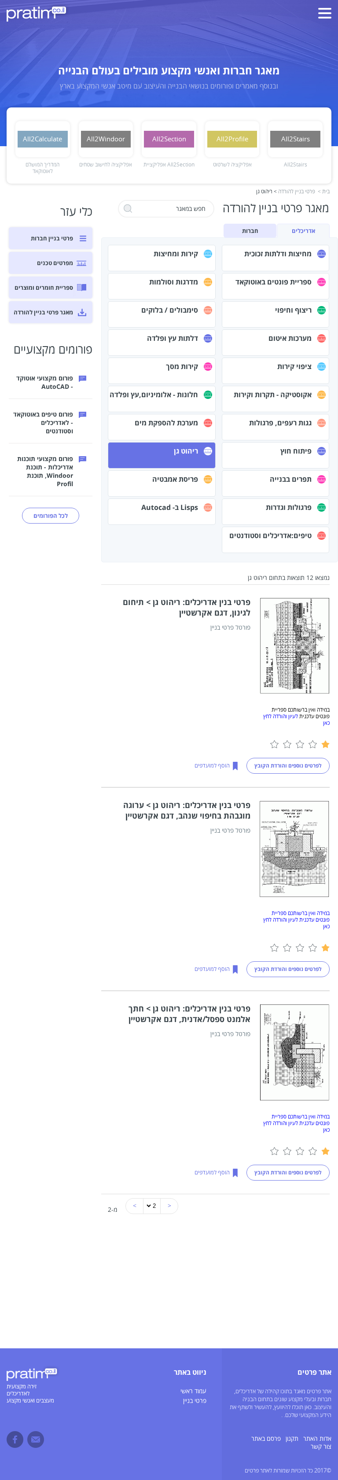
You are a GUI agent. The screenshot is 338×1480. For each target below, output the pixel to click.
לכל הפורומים (50, 516)
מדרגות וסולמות (173, 282)
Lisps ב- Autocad (169, 507)
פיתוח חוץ (296, 451)
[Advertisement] (169, 1286)
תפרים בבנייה (291, 479)
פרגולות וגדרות (289, 507)
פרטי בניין (194, 1401)
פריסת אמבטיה (175, 479)
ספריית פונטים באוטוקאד (273, 282)
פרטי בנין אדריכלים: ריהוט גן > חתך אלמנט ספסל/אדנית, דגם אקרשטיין (189, 1013)
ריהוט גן (186, 451)
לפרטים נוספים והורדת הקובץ (288, 765)
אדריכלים (303, 231)
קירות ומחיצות (176, 253)
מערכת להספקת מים (166, 423)
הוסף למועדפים (212, 765)
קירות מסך (182, 366)
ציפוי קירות (294, 366)
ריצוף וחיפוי (293, 310)
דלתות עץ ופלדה (172, 338)
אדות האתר (317, 1439)
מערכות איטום (290, 338)
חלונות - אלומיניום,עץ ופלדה (154, 394)
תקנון (292, 1439)
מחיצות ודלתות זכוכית (278, 253)
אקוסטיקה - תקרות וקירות (273, 394)
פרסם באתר (266, 1439)
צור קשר (321, 1446)
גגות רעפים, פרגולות (280, 423)
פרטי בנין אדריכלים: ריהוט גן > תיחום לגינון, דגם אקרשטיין (186, 607)
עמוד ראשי (193, 1391)
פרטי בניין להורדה (296, 191)
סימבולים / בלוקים (169, 310)
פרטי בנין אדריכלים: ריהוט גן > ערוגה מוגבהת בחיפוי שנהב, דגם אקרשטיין (186, 810)
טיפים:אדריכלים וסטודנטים (270, 535)
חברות (250, 231)
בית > (324, 191)
